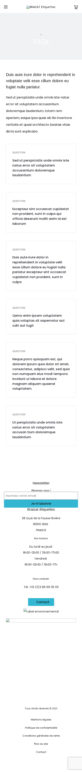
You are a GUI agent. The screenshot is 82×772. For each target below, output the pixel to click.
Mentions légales (41, 719)
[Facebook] (28, 763)
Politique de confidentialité (41, 727)
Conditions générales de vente (41, 735)
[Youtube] (54, 763)
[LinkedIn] (45, 763)
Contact (41, 752)
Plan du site (41, 744)
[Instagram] (37, 763)
